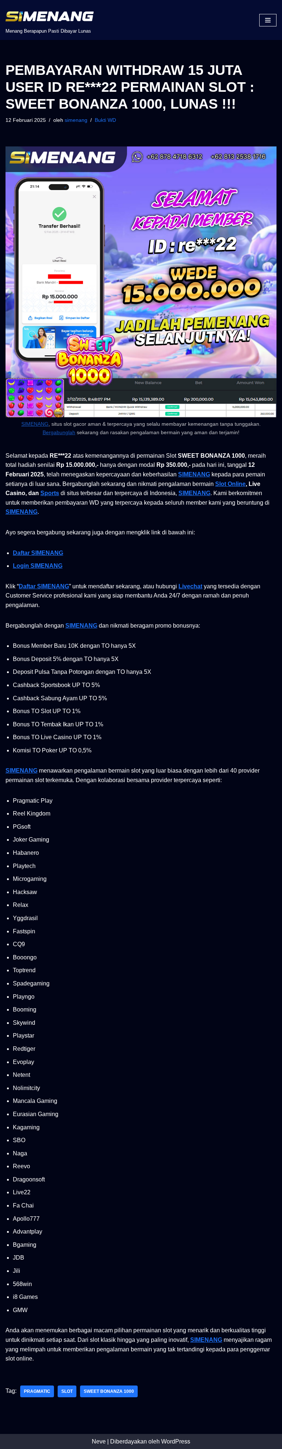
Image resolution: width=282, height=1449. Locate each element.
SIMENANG (34, 424)
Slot (67, 1391)
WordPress (175, 1441)
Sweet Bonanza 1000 (109, 1391)
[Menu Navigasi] (267, 20)
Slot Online (230, 484)
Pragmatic (37, 1391)
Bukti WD (105, 120)
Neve (99, 1441)
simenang (76, 120)
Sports (49, 493)
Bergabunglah (59, 432)
